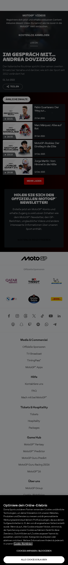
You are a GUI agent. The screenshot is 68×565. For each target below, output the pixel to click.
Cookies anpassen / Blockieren (34, 551)
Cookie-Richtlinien (23, 544)
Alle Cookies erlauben (34, 560)
